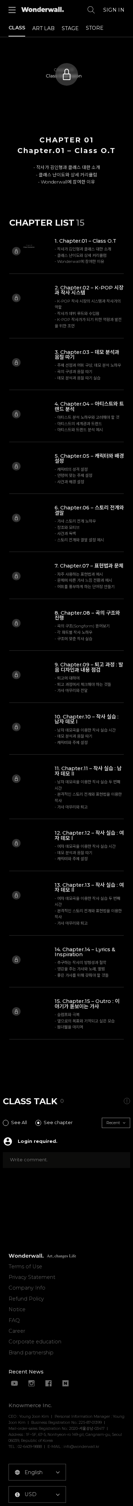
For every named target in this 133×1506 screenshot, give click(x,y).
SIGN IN (113, 10)
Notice (17, 1309)
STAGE (70, 28)
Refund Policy (26, 1298)
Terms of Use (25, 1266)
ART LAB (43, 28)
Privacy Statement (32, 1277)
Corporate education (35, 1341)
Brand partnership (31, 1352)
